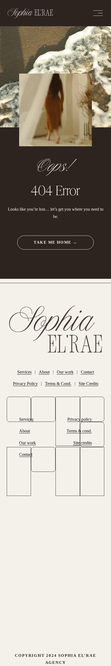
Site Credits (88, 383)
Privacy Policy (25, 383)
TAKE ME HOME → (55, 242)
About (44, 372)
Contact (87, 372)
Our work (65, 372)
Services (24, 372)
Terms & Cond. (58, 383)
